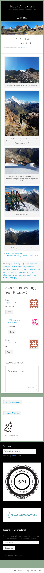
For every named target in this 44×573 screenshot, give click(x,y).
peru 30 (6, 272)
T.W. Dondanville (23, 47)
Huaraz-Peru (20, 267)
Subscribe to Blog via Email (14, 530)
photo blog (19, 272)
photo (12, 272)
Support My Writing (12, 413)
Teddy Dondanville (22, 6)
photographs (28, 272)
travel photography (10, 278)
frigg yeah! (12, 267)
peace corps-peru (29, 269)
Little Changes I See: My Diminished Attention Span (22, 256)
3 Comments (8, 49)
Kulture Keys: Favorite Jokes (14, 253)
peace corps (17, 269)
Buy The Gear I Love (13, 402)
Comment (30, 387)
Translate (19, 456)
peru (38, 269)
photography (8, 275)
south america (32, 275)
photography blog (19, 275)
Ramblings (17, 264)
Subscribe (9, 548)
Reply (9, 312)
